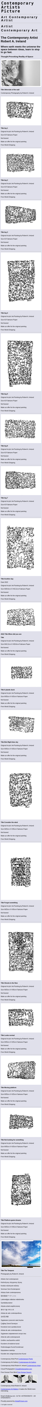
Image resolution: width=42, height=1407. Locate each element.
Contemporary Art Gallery (27, 1362)
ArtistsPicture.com (21, 1401)
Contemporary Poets (25, 1359)
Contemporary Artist (34, 1365)
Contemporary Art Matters (9, 1389)
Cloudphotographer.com (23, 1369)
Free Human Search (24, 1372)
